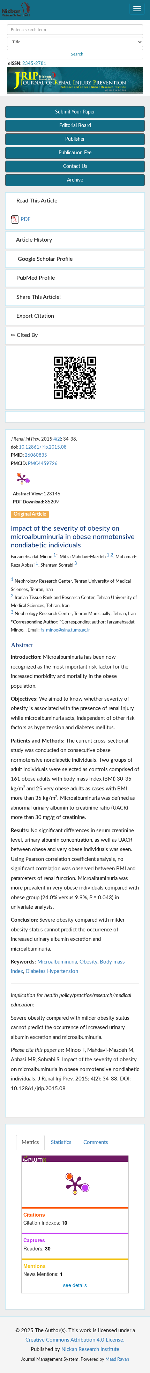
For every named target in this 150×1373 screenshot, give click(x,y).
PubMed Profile (35, 278)
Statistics (61, 1142)
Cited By (26, 335)
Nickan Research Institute (90, 1349)
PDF (24, 219)
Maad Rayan (117, 1359)
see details (75, 1285)
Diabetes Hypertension (51, 971)
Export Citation (34, 316)
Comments (95, 1142)
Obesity (88, 962)
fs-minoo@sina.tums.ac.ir (65, 630)
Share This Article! (38, 297)
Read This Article (36, 201)
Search (76, 54)
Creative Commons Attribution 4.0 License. (75, 1340)
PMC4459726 (43, 464)
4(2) (57, 439)
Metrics (30, 1142)
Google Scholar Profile (44, 259)
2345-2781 (34, 63)
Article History (33, 240)
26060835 (36, 455)
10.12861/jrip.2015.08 (43, 447)
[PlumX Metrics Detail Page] (22, 479)
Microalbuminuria (57, 962)
